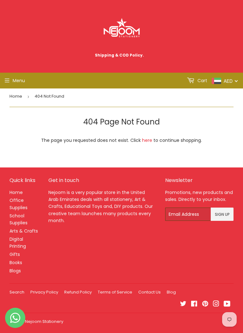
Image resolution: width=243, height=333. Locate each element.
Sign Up (222, 214)
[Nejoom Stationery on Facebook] (194, 304)
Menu (19, 80)
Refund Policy (78, 292)
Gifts (14, 254)
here (147, 140)
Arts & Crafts (23, 231)
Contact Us (149, 292)
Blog (171, 292)
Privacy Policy (44, 292)
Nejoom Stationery (44, 321)
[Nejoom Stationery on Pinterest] (205, 304)
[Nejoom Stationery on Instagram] (216, 304)
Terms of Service (115, 292)
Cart (201, 80)
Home (15, 96)
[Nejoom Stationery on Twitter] (183, 304)
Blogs (15, 271)
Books (15, 262)
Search (16, 292)
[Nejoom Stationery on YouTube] (227, 304)
